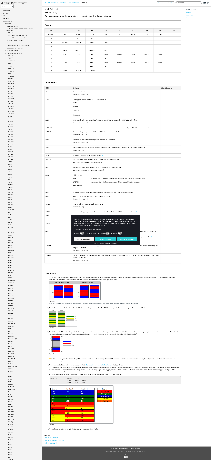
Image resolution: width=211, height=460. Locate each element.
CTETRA (10, 192)
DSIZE (10, 316)
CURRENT (11, 210)
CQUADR (10, 159)
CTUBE (10, 207)
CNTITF (10, 91)
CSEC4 (10, 172)
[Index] (204, 4)
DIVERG (10, 255)
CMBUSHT (11, 73)
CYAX (9, 217)
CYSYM (10, 222)
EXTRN (10, 404)
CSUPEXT (10, 187)
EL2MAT (10, 384)
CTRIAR (10, 202)
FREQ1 (10, 444)
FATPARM (11, 414)
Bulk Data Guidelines (12, 33)
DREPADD (11, 295)
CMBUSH (10, 63)
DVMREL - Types (13, 359)
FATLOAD (11, 412)
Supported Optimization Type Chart (16, 38)
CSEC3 (10, 169)
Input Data (8, 23)
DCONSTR (11, 232)
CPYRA (10, 147)
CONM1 (10, 101)
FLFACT (10, 427)
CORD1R (10, 124)
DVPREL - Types (12, 366)
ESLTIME (10, 402)
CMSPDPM (11, 86)
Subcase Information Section (14, 53)
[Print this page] (207, 4)
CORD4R (10, 139)
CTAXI (10, 189)
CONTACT (11, 111)
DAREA (10, 225)
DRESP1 (10, 301)
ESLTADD (11, 399)
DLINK (10, 260)
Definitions (189, 15)
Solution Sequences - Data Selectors (16, 35)
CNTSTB (10, 96)
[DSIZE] (171, 2)
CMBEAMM (11, 61)
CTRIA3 (10, 197)
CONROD (11, 109)
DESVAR (10, 245)
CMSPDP (10, 78)
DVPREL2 (11, 364)
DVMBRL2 (11, 351)
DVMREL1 (11, 354)
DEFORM (10, 237)
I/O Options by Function (13, 43)
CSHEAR (10, 184)
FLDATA (10, 424)
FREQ (9, 442)
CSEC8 (10, 177)
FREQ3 (10, 449)
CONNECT (11, 106)
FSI (9, 457)
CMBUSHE (11, 68)
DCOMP (10, 227)
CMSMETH (11, 76)
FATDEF (10, 407)
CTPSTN (10, 194)
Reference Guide (7, 21)
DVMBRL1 (11, 349)
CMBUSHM (11, 71)
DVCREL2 (11, 336)
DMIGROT (11, 283)
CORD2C (10, 129)
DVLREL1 (10, 344)
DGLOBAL (11, 250)
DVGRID (10, 341)
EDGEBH (10, 369)
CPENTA (10, 144)
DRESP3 (10, 306)
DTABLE (10, 321)
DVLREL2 (10, 346)
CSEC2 (10, 167)
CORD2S (10, 134)
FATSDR (10, 417)
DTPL (9, 331)
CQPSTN (10, 152)
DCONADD (11, 230)
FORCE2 (10, 439)
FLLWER (10, 429)
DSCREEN (11, 308)
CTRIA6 (10, 199)
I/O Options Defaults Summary (15, 40)
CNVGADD (11, 99)
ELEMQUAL (11, 389)
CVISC (10, 212)
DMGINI (10, 273)
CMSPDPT (11, 88)
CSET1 (10, 182)
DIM (9, 252)
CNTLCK (10, 94)
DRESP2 (10, 303)
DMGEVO (11, 270)
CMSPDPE (11, 83)
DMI (9, 275)
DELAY (10, 240)
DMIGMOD (11, 280)
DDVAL (10, 235)
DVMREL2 (11, 356)
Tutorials (5, 16)
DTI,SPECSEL (11, 323)
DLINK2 (10, 265)
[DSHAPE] (161, 2)
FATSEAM (11, 419)
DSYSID (10, 318)
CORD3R (10, 136)
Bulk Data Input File (12, 26)
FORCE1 (10, 437)
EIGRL (10, 381)
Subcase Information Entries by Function (18, 45)
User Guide (6, 18)
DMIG (10, 278)
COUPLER (11, 141)
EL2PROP (11, 386)
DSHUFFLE (11, 313)
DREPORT (11, 298)
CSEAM (10, 164)
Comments (189, 18)
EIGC (9, 374)
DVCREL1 (11, 333)
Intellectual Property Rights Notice (114, 451)
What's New (6, 10)
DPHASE (10, 290)
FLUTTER (10, 432)
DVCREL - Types (12, 338)
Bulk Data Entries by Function (14, 48)
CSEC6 (10, 174)
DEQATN (10, 242)
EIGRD (10, 379)
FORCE (10, 434)
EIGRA (10, 376)
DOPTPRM (11, 288)
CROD (10, 162)
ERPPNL (10, 396)
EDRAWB (10, 371)
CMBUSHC (11, 66)
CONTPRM (11, 114)
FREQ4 (10, 452)
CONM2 (10, 104)
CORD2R (10, 131)
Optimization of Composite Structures (98, 365)
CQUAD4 (10, 154)
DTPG (10, 328)
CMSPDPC (11, 81)
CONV (10, 116)
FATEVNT (10, 409)
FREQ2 (10, 447)
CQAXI (10, 149)
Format (188, 12)
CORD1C (10, 121)
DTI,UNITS (11, 326)
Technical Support (131, 451)
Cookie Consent (141, 451)
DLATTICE (11, 258)
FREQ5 (10, 455)
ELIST (9, 391)
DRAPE (10, 293)
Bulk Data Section (11, 56)
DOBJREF (10, 285)
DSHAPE (10, 311)
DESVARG (11, 247)
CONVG (10, 119)
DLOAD (10, 268)
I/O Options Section (12, 50)
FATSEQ (10, 422)
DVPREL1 (11, 361)
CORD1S (10, 126)
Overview (5, 13)
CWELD (10, 215)
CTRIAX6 (10, 205)
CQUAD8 (10, 157)
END (9, 394)
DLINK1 (10, 263)
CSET (9, 179)
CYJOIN (10, 220)
